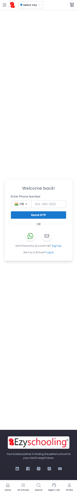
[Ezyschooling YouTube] (60, 468)
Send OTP (38, 215)
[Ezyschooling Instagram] (38, 468)
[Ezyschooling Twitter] (49, 468)
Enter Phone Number (25, 196)
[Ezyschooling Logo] (12, 4)
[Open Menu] (4, 4)
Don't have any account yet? (38, 246)
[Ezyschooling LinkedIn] (17, 468)
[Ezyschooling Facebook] (28, 468)
